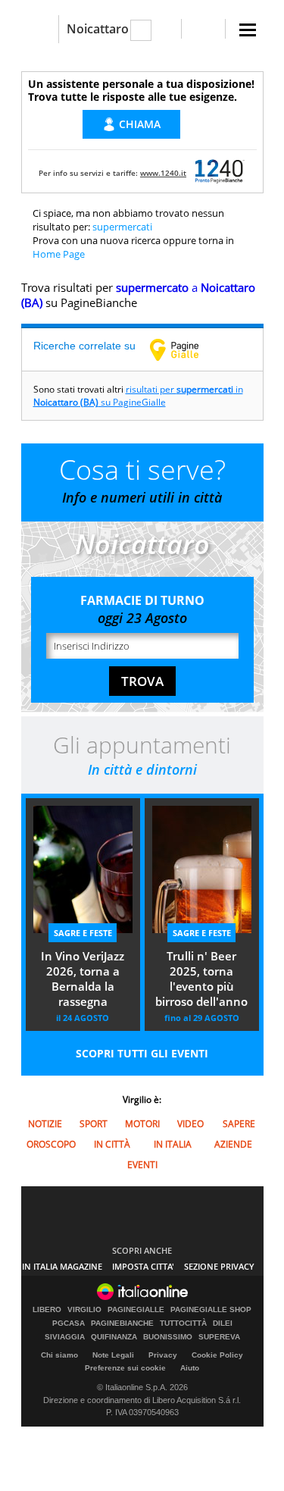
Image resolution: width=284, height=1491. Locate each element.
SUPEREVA (219, 1337)
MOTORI (142, 1123)
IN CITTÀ (112, 1144)
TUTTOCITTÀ (183, 1323)
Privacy (162, 1355)
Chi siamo (59, 1355)
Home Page (59, 254)
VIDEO (190, 1123)
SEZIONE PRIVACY (219, 1266)
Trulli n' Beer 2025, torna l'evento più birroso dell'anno (201, 978)
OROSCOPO (51, 1144)
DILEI (223, 1323)
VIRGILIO (84, 1310)
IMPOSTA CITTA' (143, 1266)
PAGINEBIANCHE (122, 1323)
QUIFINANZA (114, 1337)
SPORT (94, 1123)
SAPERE (239, 1123)
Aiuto (189, 1368)
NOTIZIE (45, 1123)
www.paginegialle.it (185, 349)
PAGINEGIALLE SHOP (210, 1310)
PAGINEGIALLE (136, 1310)
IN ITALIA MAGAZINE (62, 1266)
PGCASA (68, 1323)
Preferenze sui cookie (125, 1368)
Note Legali (113, 1355)
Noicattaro (98, 28)
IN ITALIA (173, 1144)
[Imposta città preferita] (39, 29)
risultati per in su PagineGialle (138, 396)
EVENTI (142, 1164)
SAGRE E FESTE (83, 932)
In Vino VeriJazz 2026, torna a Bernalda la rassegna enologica (82, 980)
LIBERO (47, 1310)
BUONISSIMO (167, 1337)
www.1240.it (163, 173)
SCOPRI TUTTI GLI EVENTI (142, 1053)
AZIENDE (233, 1144)
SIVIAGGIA (65, 1337)
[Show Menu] (247, 29)
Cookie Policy (217, 1355)
